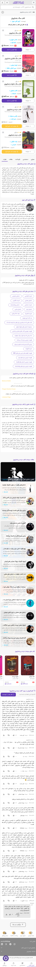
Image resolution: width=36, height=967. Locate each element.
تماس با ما (32, 942)
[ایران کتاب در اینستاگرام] (14, 944)
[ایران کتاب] (18, 2)
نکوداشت (17, 159)
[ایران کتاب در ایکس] (6, 944)
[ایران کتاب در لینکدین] (2, 944)
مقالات (10, 159)
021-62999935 (5, 941)
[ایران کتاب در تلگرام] (10, 944)
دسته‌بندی (25, 159)
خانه (34, 12)
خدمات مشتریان (31, 952)
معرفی (32, 159)
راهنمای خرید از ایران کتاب (28, 948)
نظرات (4, 159)
